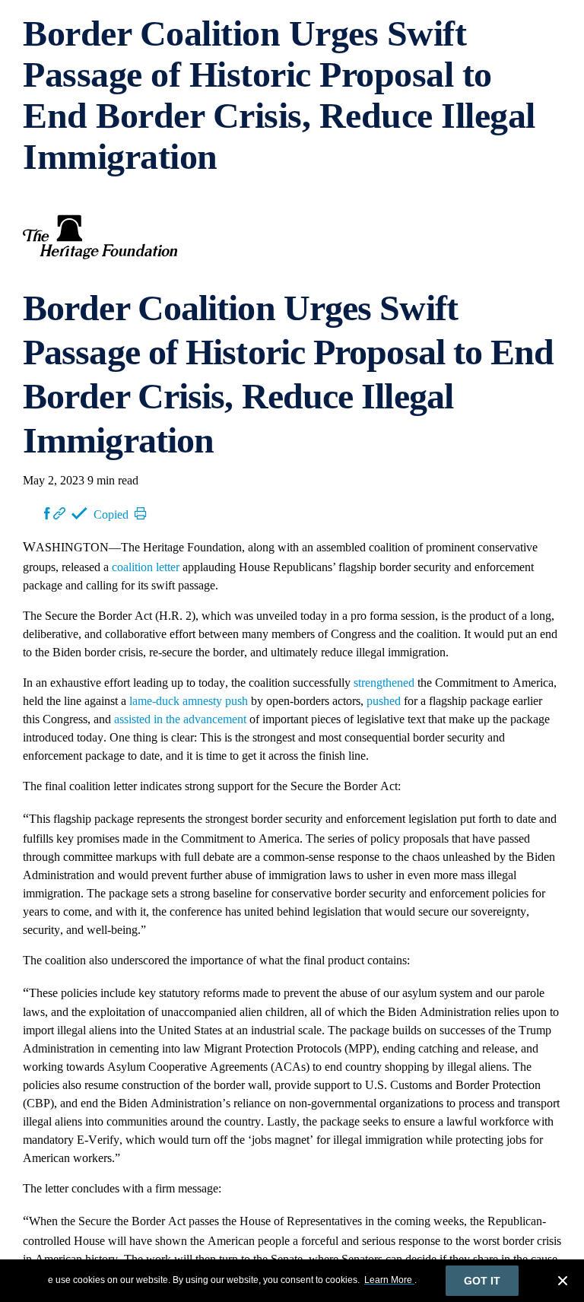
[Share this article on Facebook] (47, 513)
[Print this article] (141, 513)
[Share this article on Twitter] (33, 513)
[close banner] (563, 1283)
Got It (482, 1281)
